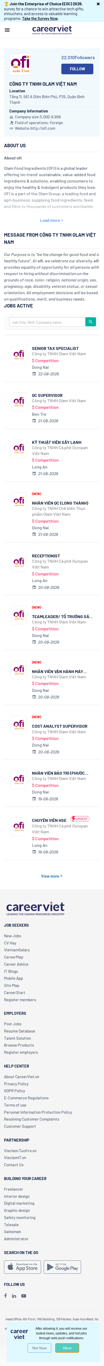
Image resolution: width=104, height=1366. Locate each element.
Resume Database (19, 1031)
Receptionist (46, 555)
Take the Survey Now (40, 18)
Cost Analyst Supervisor (59, 725)
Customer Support (20, 1126)
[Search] (90, 321)
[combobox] (47, 322)
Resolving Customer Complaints (31, 1119)
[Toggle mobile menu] (7, 30)
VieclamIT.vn (15, 1157)
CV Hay (10, 942)
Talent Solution (17, 1038)
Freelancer (13, 1189)
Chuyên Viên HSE (49, 820)
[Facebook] (5, 1296)
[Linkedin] (14, 1296)
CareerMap (13, 957)
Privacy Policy (16, 1083)
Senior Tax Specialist (55, 348)
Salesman (12, 1231)
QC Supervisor (47, 395)
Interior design (17, 1196)
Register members (20, 999)
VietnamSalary (17, 949)
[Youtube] (23, 1296)
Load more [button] (50, 220)
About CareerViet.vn (21, 1076)
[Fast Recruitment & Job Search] (52, 29)
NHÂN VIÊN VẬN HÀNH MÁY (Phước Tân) (57, 671)
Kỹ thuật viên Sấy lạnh (56, 442)
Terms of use (15, 1105)
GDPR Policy (14, 1090)
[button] (98, 3)
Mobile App (13, 978)
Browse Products (19, 1045)
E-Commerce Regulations (26, 1097)
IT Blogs (11, 971)
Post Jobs (12, 1023)
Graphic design (17, 1210)
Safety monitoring (19, 1217)
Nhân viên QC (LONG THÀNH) (60, 502)
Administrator (16, 1238)
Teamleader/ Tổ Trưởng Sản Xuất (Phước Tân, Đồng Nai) (62, 616)
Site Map (11, 985)
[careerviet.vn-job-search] (22, 1267)
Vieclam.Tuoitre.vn (20, 1150)
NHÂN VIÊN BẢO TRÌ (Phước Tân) (58, 772)
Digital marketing (19, 1203)
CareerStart (14, 992)
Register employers (21, 1052)
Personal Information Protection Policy (38, 1112)
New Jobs (12, 935)
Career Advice (16, 964)
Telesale (11, 1224)
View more (50, 876)
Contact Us (13, 1164)
